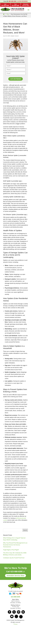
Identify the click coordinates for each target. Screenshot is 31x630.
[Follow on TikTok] (21, 616)
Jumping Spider (8, 197)
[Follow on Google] (16, 616)
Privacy (15, 624)
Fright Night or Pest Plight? (11, 550)
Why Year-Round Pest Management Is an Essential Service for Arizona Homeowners (15, 544)
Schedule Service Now (15, 575)
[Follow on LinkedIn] (23, 612)
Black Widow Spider (9, 136)
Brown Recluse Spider (10, 155)
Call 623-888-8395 (14, 571)
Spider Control (15, 36)
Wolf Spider (7, 181)
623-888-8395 (15, 597)
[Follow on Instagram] (18, 612)
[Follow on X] (14, 612)
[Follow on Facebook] (9, 612)
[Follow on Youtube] (12, 616)
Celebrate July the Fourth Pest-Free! (13, 558)
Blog (8, 14)
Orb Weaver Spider (9, 214)
